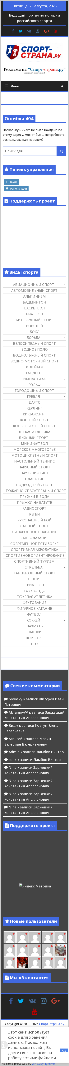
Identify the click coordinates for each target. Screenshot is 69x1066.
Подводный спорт (34, 484)
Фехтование (34, 602)
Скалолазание (34, 537)
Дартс (34, 402)
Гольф (34, 384)
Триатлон (34, 585)
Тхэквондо (34, 590)
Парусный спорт (34, 467)
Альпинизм (34, 296)
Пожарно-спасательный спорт (36, 490)
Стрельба (33, 567)
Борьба (33, 337)
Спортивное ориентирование (35, 555)
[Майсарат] (22, 962)
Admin (14, 752)
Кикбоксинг (34, 414)
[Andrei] (48, 962)
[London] (10, 937)
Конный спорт (34, 420)
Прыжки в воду (34, 496)
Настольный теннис (34, 461)
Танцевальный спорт (34, 573)
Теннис (34, 579)
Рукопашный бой (34, 520)
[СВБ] (60, 962)
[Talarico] (35, 937)
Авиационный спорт (33, 284)
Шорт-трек (34, 638)
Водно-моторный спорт (34, 361)
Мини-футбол (34, 443)
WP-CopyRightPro (43, 1063)
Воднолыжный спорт (34, 355)
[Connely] (22, 950)
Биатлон (34, 314)
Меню (15, 86)
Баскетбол (34, 308)
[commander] (48, 950)
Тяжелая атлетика (34, 596)
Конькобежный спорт (34, 426)
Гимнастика (33, 378)
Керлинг (34, 408)
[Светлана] (35, 950)
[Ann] (10, 950)
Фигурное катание (34, 608)
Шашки (34, 632)
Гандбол (34, 373)
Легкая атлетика (34, 431)
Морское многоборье (34, 449)
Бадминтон (34, 302)
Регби (34, 514)
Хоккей (33, 620)
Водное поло (34, 349)
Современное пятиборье (34, 543)
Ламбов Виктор (50, 752)
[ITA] (10, 962)
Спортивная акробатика (34, 549)
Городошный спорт (34, 390)
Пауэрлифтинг (34, 473)
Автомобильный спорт (34, 290)
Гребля (33, 396)
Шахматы (34, 626)
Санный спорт (34, 526)
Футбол (34, 614)
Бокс (34, 331)
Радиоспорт (34, 508)
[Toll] (48, 937)
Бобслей (34, 325)
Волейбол (34, 367)
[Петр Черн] (60, 937)
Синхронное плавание (34, 532)
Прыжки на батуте (34, 502)
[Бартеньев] (35, 962)
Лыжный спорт (33, 437)
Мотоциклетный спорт (34, 455)
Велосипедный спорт (34, 343)
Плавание (34, 479)
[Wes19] (60, 950)
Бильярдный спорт (34, 320)
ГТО (34, 643)
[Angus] (22, 937)
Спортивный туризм (34, 561)
